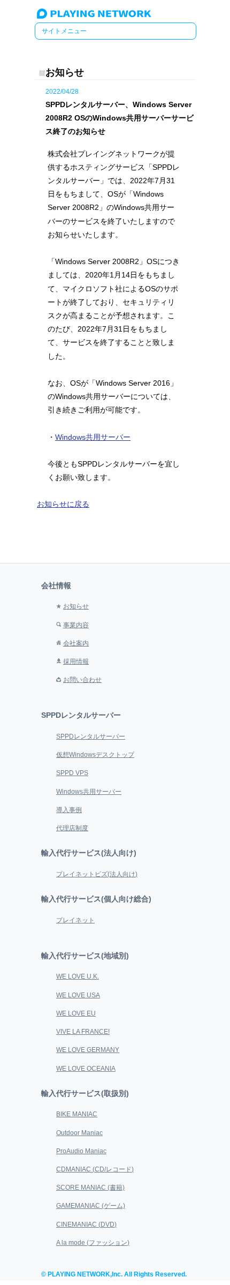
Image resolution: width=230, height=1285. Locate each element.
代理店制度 (72, 828)
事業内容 (76, 625)
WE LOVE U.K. (77, 976)
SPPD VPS (72, 773)
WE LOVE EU (76, 1013)
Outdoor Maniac (79, 1133)
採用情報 (76, 661)
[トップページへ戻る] (105, 16)
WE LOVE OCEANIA (86, 1068)
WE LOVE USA (78, 995)
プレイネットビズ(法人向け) (96, 874)
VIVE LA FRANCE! (83, 1031)
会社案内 (76, 643)
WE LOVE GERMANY (87, 1050)
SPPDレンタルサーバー (90, 736)
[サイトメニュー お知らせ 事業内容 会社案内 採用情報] (115, 31)
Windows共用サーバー (93, 437)
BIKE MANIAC (76, 1114)
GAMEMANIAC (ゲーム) (90, 1205)
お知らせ (76, 606)
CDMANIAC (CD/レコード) (95, 1169)
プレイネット (75, 920)
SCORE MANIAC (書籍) (90, 1187)
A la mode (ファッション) (92, 1242)
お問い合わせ (82, 679)
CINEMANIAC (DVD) (86, 1224)
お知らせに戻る (63, 504)
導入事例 (69, 810)
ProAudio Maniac (81, 1151)
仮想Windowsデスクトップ (95, 754)
